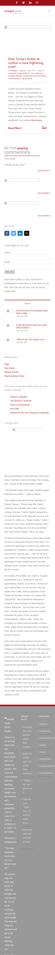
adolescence (39, 73)
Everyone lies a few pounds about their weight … (32, 311)
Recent (28, 303)
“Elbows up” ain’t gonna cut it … (31, 339)
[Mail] (26, 233)
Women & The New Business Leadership (29, 412)
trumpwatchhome (23, 73)
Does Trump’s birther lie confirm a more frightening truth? (25, 63)
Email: (7, 262)
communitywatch (44, 738)
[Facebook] (6, 233)
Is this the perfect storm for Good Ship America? (31, 326)
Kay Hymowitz (26, 78)
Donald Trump (28, 76)
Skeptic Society (11, 372)
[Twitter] (13, 233)
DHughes (14, 71)
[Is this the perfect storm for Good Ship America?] (10, 325)
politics (43, 745)
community (44, 731)
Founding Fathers (14, 78)
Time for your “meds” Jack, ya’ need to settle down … (27, 811)
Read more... (37, 120)
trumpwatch (12, 73)
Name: (7, 252)
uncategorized (44, 773)
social (42, 752)
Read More (14, 128)
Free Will (14, 408)
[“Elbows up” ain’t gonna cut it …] (10, 340)
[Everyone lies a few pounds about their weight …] (10, 311)
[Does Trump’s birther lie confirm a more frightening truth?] (27, 38)
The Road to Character (20, 400)
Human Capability (18, 397)
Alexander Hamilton (15, 76)
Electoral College (40, 76)
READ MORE (43, 193)
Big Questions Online (14, 376)
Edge (6, 364)
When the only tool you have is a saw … (27, 838)
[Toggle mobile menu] (49, 11)
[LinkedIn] (20, 233)
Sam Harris (9, 368)
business (44, 724)
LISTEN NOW (43, 171)
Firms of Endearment (20, 405)
